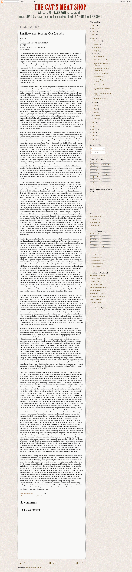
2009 (94, 132)
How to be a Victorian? (101, 73)
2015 (94, 31)
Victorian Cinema (95, 302)
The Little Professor (96, 171)
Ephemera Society (95, 278)
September (97, 47)
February (97, 115)
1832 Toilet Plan (99, 56)
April (96, 109)
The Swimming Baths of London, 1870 (101, 69)
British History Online (97, 237)
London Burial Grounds (97, 255)
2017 (94, 25)
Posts (94, 149)
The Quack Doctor (96, 177)
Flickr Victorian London (97, 243)
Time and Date (94, 225)
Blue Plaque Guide (96, 234)
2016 (94, 28)
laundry (34, 496)
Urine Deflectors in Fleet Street (103, 60)
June (95, 102)
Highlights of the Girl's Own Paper (101, 165)
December (97, 41)
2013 (94, 38)
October (97, 44)
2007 (94, 139)
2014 (94, 35)
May (95, 106)
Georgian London (95, 162)
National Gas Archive (97, 293)
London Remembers (96, 264)
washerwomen (54, 496)
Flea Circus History (96, 284)
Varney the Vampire (96, 299)
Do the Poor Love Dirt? (101, 98)
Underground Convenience (102, 85)
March (96, 112)
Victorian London (43, 496)
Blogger (105, 308)
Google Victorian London (98, 287)
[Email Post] (44, 493)
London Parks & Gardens (98, 261)
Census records (95, 219)
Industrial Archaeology (97, 246)
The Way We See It (96, 267)
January (96, 118)
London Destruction (96, 258)
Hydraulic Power (95, 290)
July (95, 54)
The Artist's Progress (96, 168)
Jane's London (94, 249)
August (96, 51)
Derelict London (95, 240)
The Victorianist (95, 183)
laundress (28, 496)
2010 (94, 129)
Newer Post (23, 563)
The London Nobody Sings (98, 174)
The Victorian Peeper (96, 180)
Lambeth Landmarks (96, 252)
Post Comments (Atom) (33, 567)
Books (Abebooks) (96, 216)
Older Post (81, 563)
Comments (96, 152)
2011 (94, 126)
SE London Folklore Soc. (98, 296)
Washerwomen (98, 76)
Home (52, 563)
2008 (94, 136)
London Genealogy (96, 222)
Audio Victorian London (97, 275)
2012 (94, 123)
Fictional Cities (94, 281)
